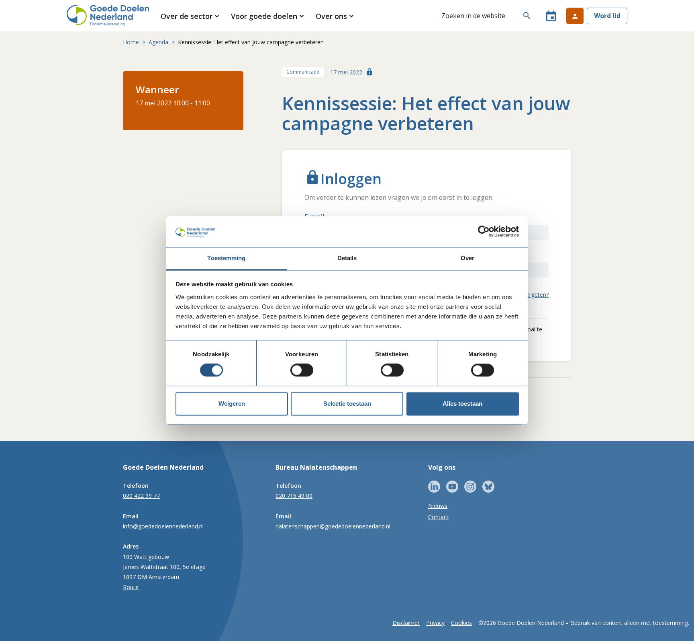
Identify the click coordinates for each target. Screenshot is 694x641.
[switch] (301, 370)
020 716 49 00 (294, 495)
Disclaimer (406, 623)
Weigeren (231, 403)
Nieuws (437, 506)
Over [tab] (467, 258)
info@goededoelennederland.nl (163, 526)
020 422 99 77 (141, 495)
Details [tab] (347, 258)
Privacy (435, 623)
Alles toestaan (462, 403)
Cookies (461, 623)
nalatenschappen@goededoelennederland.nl (333, 526)
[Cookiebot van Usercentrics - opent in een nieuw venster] (484, 232)
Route (131, 587)
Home (131, 42)
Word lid (607, 15)
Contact (438, 517)
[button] (190, 16)
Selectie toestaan (347, 403)
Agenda (158, 42)
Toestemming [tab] (226, 258)
